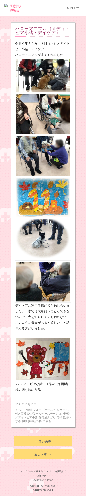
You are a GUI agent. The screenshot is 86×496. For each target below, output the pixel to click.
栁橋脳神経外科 (32, 421)
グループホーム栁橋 (45, 409)
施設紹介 (59, 471)
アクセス (49, 479)
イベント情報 (23, 409)
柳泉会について (44, 471)
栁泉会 (47, 421)
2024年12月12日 (25, 404)
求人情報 (37, 479)
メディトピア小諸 (26, 417)
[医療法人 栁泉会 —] (43, 8)
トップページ (26, 471)
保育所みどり (47, 417)
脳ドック (41, 475)
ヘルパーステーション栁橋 (53, 413)
